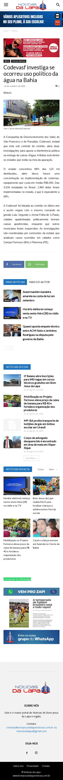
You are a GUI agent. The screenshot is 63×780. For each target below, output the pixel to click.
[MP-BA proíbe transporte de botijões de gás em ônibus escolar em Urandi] (12, 425)
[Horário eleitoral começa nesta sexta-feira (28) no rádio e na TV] (12, 313)
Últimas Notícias (18, 61)
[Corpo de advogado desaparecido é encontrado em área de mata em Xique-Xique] (12, 442)
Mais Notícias (15, 282)
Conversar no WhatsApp (17, 579)
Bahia (15, 30)
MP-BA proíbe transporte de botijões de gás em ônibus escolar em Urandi (41, 424)
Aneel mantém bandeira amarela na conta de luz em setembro (39, 296)
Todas (40, 469)
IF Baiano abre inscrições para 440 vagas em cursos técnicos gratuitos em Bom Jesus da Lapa (40, 381)
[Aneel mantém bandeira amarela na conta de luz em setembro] (12, 296)
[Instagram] (36, 753)
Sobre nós (18, 766)
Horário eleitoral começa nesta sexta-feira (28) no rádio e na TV (41, 313)
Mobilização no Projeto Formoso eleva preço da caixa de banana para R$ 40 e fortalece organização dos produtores (41, 403)
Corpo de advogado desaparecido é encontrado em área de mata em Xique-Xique (40, 442)
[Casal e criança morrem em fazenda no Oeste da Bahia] (46, 528)
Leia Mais (30, 458)
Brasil (7, 300)
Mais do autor (39, 282)
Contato (46, 766)
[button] (58, 5)
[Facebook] (26, 753)
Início (6, 30)
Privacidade (32, 766)
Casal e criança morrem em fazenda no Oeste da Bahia (46, 544)
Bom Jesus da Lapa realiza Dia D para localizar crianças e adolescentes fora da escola (44, 505)
